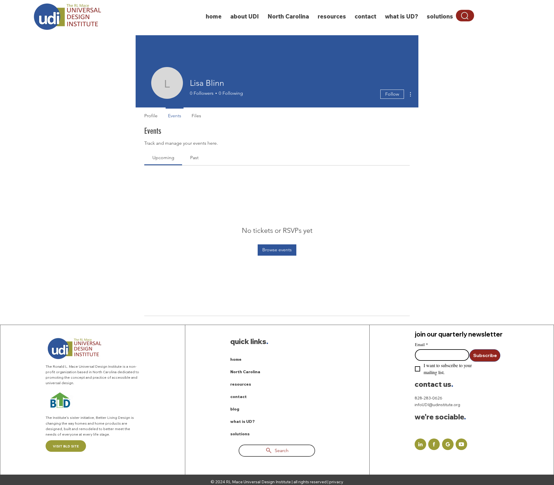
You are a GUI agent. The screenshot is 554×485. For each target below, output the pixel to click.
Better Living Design (113, 417)
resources (240, 384)
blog (234, 409)
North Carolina (245, 371)
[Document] (420, 444)
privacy (336, 481)
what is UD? (242, 421)
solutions (240, 433)
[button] (465, 15)
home (236, 359)
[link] (163, 157)
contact (238, 396)
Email (421, 344)
